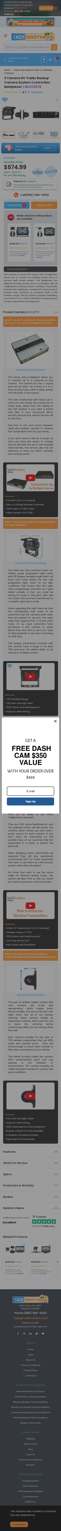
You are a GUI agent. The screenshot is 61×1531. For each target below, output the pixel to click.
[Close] (55, 721)
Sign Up (30, 801)
